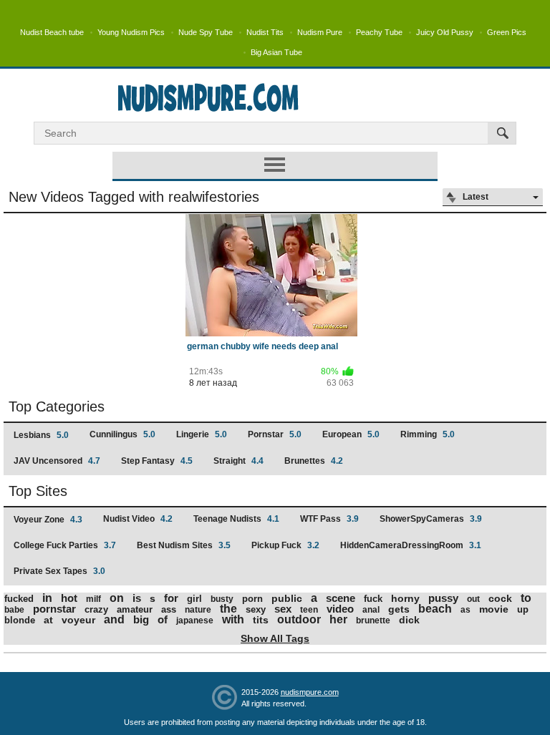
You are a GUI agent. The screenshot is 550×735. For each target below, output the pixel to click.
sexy (256, 609)
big (141, 619)
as (465, 610)
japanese (194, 620)
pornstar (54, 609)
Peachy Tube (379, 32)
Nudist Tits (265, 32)
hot (69, 598)
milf (93, 599)
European (351, 434)
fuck (373, 598)
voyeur (78, 620)
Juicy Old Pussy (444, 32)
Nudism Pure (319, 32)
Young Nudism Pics (131, 32)
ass (168, 609)
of (163, 619)
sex (282, 609)
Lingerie (201, 434)
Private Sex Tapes (59, 571)
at (48, 620)
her (338, 619)
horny (405, 598)
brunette (373, 620)
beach (435, 609)
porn (252, 598)
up (523, 609)
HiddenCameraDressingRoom (410, 545)
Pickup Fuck (285, 545)
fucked (19, 598)
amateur (135, 609)
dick (409, 620)
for (171, 598)
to (526, 598)
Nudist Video (138, 519)
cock (500, 598)
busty (222, 599)
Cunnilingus (122, 434)
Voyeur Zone (48, 520)
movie (493, 609)
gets (399, 609)
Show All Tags (275, 638)
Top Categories (57, 406)
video (340, 609)
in (47, 598)
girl (194, 598)
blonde (19, 620)
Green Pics (506, 32)
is (136, 598)
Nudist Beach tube (52, 32)
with (233, 619)
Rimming (427, 434)
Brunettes (313, 461)
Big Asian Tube (276, 52)
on (117, 598)
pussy (443, 598)
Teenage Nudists (236, 519)
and (114, 619)
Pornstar (274, 434)
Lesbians (41, 435)
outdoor (299, 619)
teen (309, 610)
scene (340, 598)
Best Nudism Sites (184, 545)
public (286, 598)
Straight (238, 461)
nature (198, 610)
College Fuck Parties (65, 545)
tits (261, 620)
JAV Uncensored (57, 461)
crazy (96, 609)
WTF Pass (329, 519)
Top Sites (38, 491)
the (228, 609)
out (473, 599)
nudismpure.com (310, 692)
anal (371, 610)
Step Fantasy (157, 461)
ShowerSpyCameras (431, 519)
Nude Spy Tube (205, 32)
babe (14, 610)
